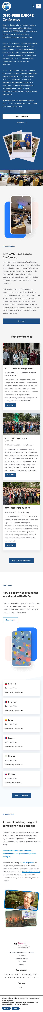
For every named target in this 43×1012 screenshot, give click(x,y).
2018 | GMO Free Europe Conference (16, 439)
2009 (5, 977)
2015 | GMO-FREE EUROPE (17, 508)
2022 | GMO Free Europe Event (19, 368)
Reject (15, 1008)
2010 (35, 974)
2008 (11, 977)
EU (21, 987)
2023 (6, 974)
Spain (10, 720)
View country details (12, 692)
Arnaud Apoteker (28, 863)
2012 (29, 974)
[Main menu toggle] (38, 6)
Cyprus (11, 756)
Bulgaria (12, 684)
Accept (6, 1008)
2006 (24, 977)
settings (24, 1004)
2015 (24, 974)
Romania (12, 702)
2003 (36, 977)
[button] (33, 6)
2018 (18, 974)
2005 (30, 977)
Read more (10, 405)
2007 (18, 977)
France (11, 738)
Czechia (12, 774)
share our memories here (31, 872)
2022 (12, 974)
